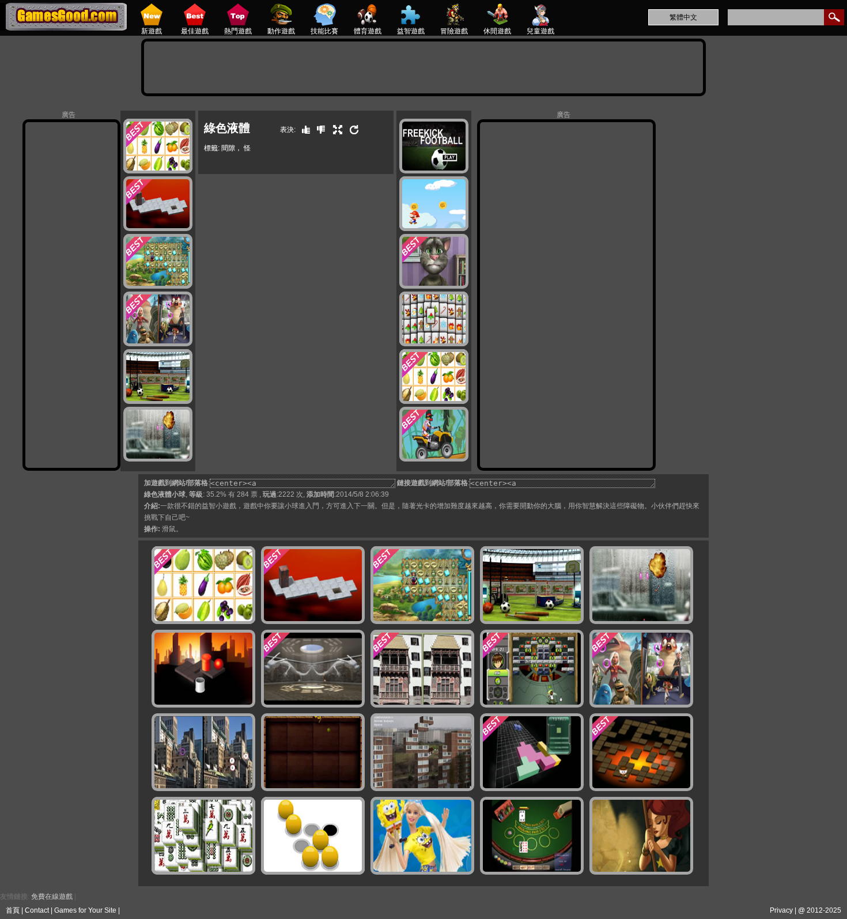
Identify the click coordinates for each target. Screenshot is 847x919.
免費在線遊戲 (52, 896)
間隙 (228, 148)
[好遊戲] (303, 130)
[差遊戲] (318, 130)
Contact (37, 910)
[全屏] (334, 130)
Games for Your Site (85, 910)
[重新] (351, 130)
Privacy (781, 910)
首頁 (13, 910)
